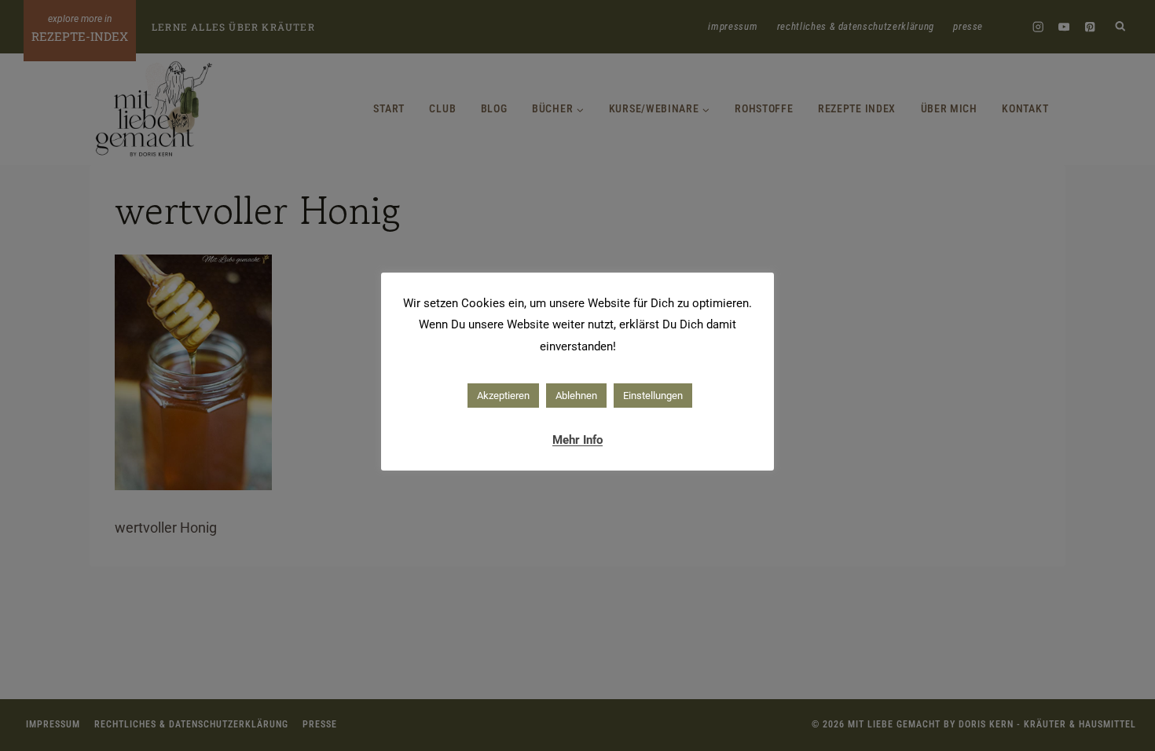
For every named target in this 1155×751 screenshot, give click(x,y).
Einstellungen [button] (653, 395)
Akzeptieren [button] (503, 395)
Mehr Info (577, 440)
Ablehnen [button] (576, 395)
